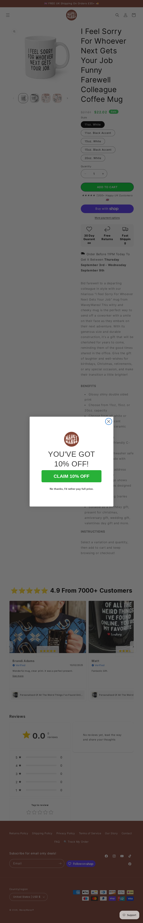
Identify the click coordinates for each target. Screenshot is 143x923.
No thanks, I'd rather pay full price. (71, 488)
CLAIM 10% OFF (71, 476)
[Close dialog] (108, 421)
